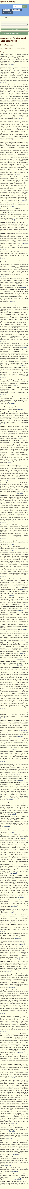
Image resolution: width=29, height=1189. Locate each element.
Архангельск (15, 17)
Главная (3, 17)
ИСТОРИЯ (6, 10)
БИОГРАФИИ (16, 10)
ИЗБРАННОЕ (7, 12)
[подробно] (12, 64)
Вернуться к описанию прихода (10, 33)
